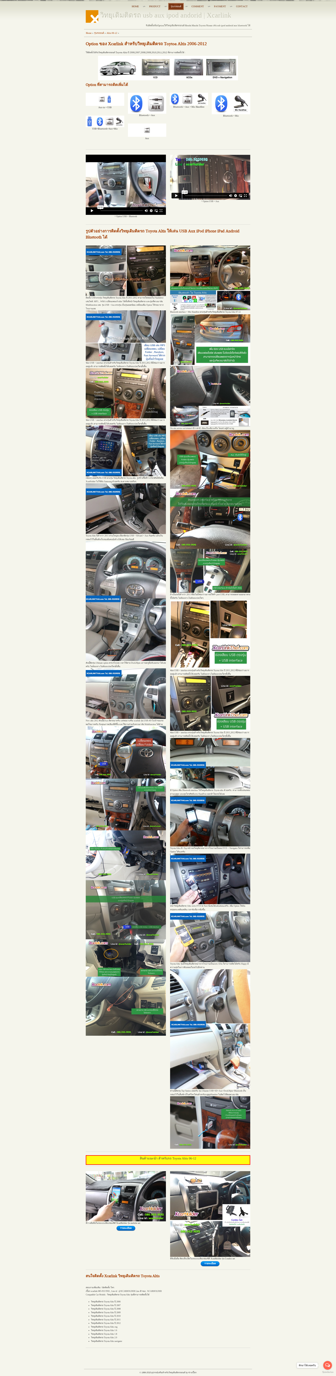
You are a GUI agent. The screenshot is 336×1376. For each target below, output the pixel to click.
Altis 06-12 (112, 33)
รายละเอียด (126, 1228)
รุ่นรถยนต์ (99, 33)
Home (89, 33)
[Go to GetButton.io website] (327, 1372)
